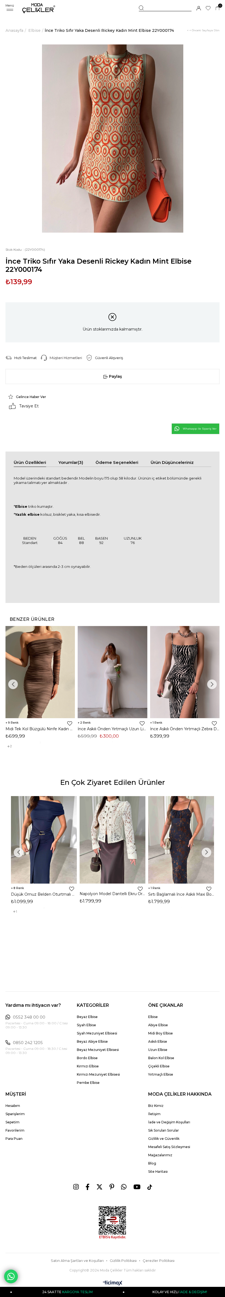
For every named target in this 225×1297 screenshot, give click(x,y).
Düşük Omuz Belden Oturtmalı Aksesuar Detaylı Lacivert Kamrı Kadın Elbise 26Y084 (44, 894)
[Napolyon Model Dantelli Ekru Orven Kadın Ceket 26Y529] (112, 840)
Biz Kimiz (156, 1106)
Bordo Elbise (87, 1058)
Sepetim (12, 1122)
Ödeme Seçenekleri (116, 462)
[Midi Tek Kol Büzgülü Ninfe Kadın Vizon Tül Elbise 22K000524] (40, 672)
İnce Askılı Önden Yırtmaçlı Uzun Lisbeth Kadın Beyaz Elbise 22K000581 (112, 728)
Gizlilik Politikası (123, 1261)
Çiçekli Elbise (159, 1066)
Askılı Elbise (157, 1041)
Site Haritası (158, 1171)
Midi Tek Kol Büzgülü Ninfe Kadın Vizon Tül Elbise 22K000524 (40, 728)
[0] (217, 8)
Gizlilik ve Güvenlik (163, 1139)
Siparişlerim (15, 1114)
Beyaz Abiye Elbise (92, 1041)
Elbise (153, 1017)
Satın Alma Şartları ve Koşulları (77, 1261)
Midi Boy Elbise (160, 1033)
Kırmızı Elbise (88, 1066)
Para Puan (13, 1139)
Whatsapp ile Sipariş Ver (199, 428)
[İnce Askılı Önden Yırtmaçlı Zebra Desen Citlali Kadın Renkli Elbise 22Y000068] (185, 672)
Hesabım (12, 1106)
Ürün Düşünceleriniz (172, 462)
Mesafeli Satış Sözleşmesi (169, 1147)
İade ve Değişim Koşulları (169, 1122)
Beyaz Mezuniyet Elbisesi (98, 1050)
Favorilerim (14, 1130)
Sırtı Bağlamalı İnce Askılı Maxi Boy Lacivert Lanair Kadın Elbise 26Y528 (181, 894)
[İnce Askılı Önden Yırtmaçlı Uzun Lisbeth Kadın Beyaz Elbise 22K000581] (112, 672)
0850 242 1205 (28, 1042)
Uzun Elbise (157, 1050)
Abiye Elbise (158, 1025)
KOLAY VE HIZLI (150, 1292)
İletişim (154, 1114)
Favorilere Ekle (69, 723)
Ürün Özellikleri (30, 462)
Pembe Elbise (88, 1083)
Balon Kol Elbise (161, 1058)
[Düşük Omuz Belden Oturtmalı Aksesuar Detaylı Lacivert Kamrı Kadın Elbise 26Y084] (44, 840)
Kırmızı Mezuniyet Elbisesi (98, 1074)
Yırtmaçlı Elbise (160, 1074)
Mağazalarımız (160, 1155)
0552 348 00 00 (29, 1017)
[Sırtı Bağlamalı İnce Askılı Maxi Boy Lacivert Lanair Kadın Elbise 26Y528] (181, 840)
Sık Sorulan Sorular (163, 1130)
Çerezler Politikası (159, 1261)
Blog (152, 1163)
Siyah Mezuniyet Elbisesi (97, 1033)
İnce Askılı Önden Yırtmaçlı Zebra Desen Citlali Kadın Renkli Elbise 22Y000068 (185, 728)
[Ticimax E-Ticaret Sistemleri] (112, 1283)
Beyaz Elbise (87, 1017)
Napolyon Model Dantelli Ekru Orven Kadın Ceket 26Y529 (112, 893)
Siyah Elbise (86, 1025)
